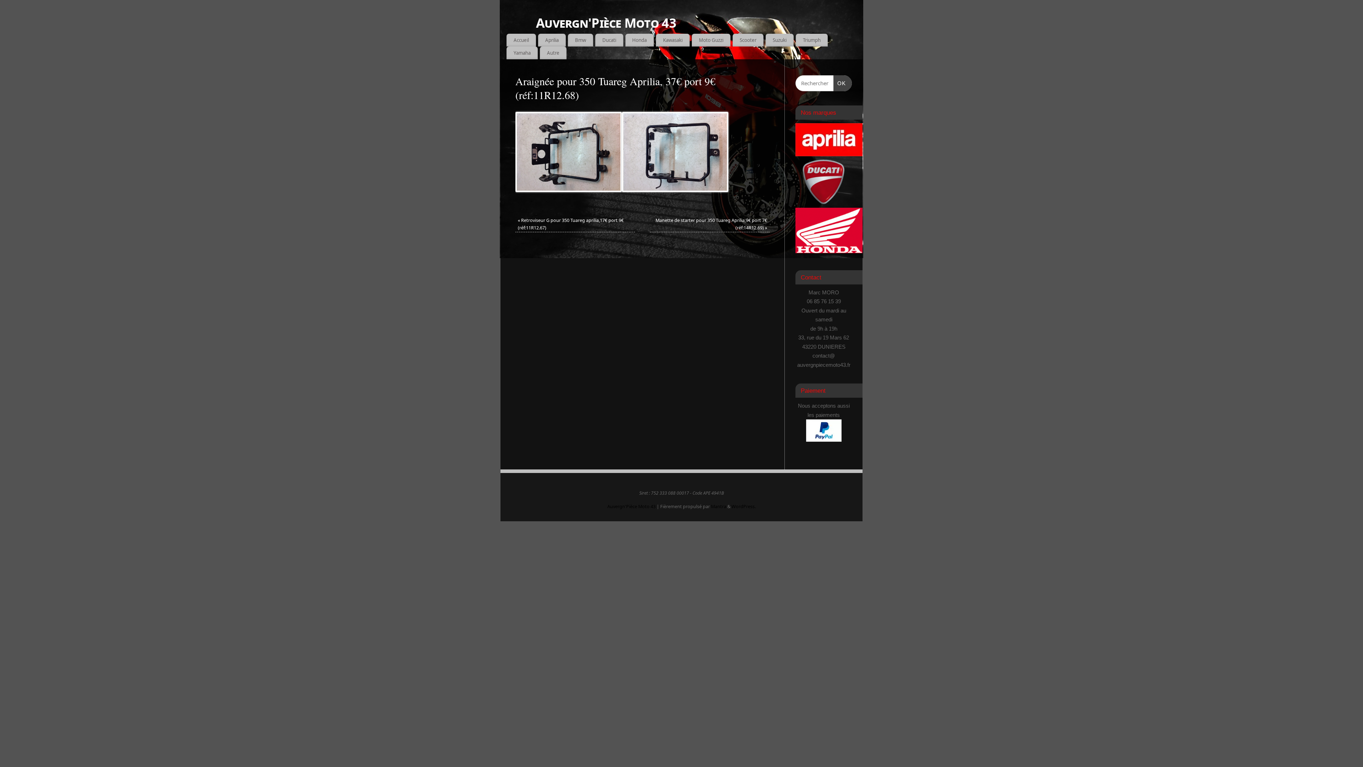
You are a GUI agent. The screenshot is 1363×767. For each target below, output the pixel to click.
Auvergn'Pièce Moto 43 (606, 23)
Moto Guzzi (711, 40)
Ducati (609, 40)
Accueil (521, 40)
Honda (639, 40)
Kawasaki (673, 40)
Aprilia (552, 40)
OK (839, 83)
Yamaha (522, 53)
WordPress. (744, 507)
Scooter (748, 40)
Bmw (580, 40)
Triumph (812, 40)
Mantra (718, 507)
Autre (553, 53)
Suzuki (780, 40)
